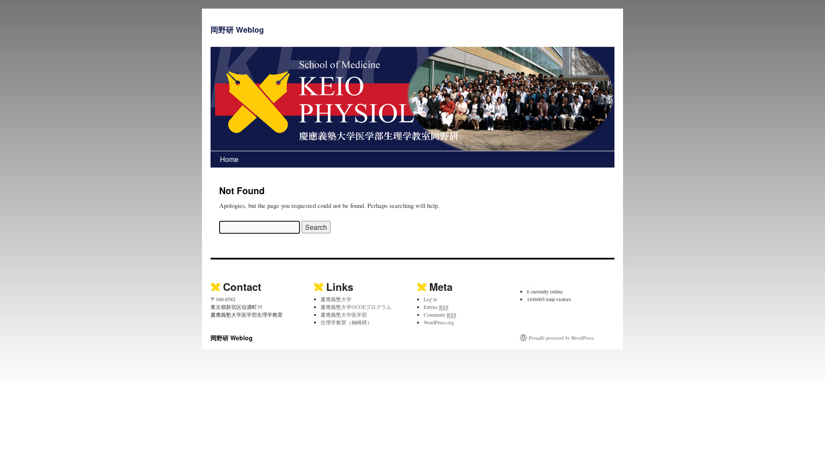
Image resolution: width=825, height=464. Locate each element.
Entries (436, 306)
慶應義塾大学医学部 (344, 314)
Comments (440, 314)
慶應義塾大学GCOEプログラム (356, 306)
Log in (430, 299)
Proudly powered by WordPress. (562, 337)
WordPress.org (439, 322)
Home (229, 159)
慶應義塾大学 (336, 299)
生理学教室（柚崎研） (346, 322)
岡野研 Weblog (237, 29)
